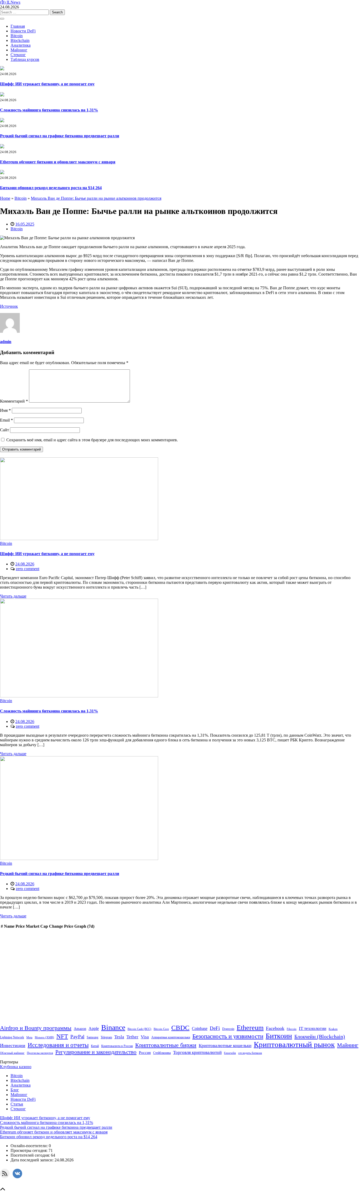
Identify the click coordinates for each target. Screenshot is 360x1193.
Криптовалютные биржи (165, 1045)
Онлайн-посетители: (30, 1145)
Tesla (119, 1036)
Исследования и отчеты (58, 1045)
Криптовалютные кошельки (225, 1045)
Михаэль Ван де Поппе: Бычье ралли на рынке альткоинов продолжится (96, 198)
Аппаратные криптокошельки (170, 1037)
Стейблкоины (162, 1053)
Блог (15, 1090)
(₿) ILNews (10, 2)
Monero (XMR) (44, 1037)
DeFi (215, 1028)
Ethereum (250, 1027)
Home (5, 198)
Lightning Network (12, 1037)
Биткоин (279, 1036)
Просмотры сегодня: (29, 1150)
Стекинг (18, 54)
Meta (29, 1037)
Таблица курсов (25, 59)
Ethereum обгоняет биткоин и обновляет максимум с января (57, 162)
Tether (132, 1036)
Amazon (80, 1029)
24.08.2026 (24, 564)
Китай (95, 1046)
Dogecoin (228, 1029)
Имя (5, 410)
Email (6, 420)
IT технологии (312, 1028)
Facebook (275, 1028)
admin (5, 341)
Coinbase (199, 1028)
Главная (18, 26)
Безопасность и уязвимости (227, 1036)
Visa (145, 1036)
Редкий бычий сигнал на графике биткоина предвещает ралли (59, 136)
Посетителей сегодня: (31, 1155)
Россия (145, 1052)
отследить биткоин (250, 1053)
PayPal (77, 1036)
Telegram (106, 1037)
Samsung (92, 1037)
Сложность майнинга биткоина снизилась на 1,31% (49, 110)
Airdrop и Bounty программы (35, 1028)
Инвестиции (12, 1045)
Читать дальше (13, 596)
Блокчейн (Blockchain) (319, 1036)
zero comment (27, 568)
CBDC (180, 1027)
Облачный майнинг (12, 1053)
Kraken (333, 1029)
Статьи (17, 1104)
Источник (9, 306)
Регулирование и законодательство (96, 1052)
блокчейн (230, 1053)
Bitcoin (17, 35)
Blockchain (20, 40)
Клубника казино (15, 1066)
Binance (113, 1027)
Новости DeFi (23, 31)
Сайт (4, 430)
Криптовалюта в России (117, 1046)
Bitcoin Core (161, 1029)
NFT (62, 1036)
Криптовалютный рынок (294, 1044)
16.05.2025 (24, 224)
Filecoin (291, 1029)
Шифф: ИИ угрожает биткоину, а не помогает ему (47, 84)
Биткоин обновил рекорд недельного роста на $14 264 (51, 187)
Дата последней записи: (33, 1160)
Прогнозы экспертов (40, 1053)
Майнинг (19, 50)
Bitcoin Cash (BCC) (139, 1029)
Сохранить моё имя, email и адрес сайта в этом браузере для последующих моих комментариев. (92, 440)
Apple (94, 1028)
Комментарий (14, 401)
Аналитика (21, 45)
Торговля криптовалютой (197, 1052)
